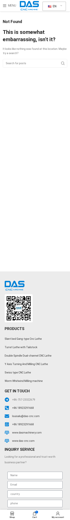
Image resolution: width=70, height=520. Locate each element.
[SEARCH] (63, 63)
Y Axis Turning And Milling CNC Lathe (26, 364)
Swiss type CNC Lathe (18, 372)
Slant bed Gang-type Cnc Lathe (23, 338)
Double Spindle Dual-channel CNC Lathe (28, 355)
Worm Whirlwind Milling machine (24, 380)
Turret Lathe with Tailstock (21, 347)
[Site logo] (29, 5)
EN (54, 6)
